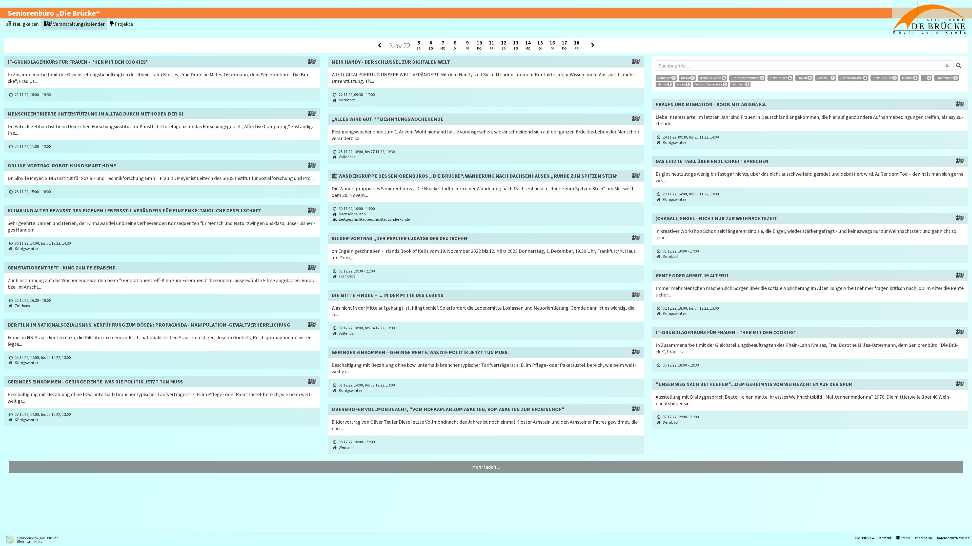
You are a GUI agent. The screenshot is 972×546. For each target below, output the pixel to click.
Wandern (740, 84)
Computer (666, 78)
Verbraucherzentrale (710, 84)
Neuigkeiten (25, 24)
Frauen (804, 78)
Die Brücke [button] (863, 538)
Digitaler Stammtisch (747, 78)
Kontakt (885, 538)
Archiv (905, 538)
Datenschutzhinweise (953, 538)
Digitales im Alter (853, 78)
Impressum (923, 538)
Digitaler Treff (780, 78)
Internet (909, 78)
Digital (687, 78)
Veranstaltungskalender (78, 24)
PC (926, 78)
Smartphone (946, 78)
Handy (664, 84)
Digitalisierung (884, 78)
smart (682, 84)
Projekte (123, 24)
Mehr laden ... (486, 467)
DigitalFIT (825, 78)
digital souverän (712, 78)
